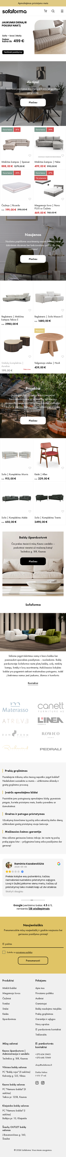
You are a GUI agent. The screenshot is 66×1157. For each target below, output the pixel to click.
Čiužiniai (6, 998)
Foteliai (6, 1003)
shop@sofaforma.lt (43, 1064)
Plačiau (33, 102)
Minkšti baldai (9, 988)
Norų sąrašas (42, 1024)
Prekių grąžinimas (44, 1014)
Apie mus (40, 988)
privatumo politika (24, 952)
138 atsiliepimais (39, 908)
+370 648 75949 (43, 1057)
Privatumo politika (44, 993)
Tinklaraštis (41, 1034)
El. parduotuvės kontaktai (48, 1029)
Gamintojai (41, 1003)
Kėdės (5, 1014)
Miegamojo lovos (11, 993)
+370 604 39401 (43, 1054)
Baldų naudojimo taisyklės (48, 1008)
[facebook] (37, 1082)
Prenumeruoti (33, 960)
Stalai (5, 1008)
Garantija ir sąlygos (45, 1019)
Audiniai (39, 998)
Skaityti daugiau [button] (14, 891)
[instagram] (42, 1082)
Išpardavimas (9, 1019)
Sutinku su (19, 952)
